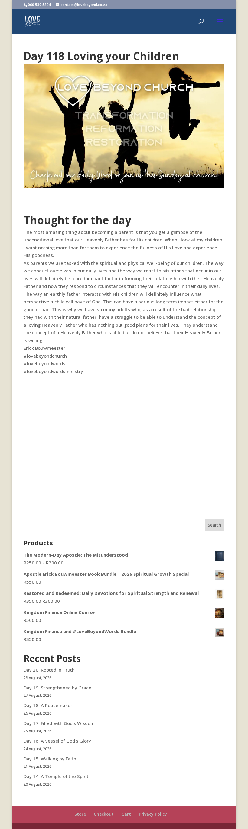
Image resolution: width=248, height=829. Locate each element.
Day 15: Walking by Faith (50, 759)
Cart (126, 814)
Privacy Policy (153, 814)
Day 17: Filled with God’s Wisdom (59, 723)
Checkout (104, 814)
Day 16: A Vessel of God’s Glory (57, 741)
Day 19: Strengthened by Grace (57, 688)
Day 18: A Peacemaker (48, 705)
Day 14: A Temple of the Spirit (56, 776)
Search (214, 525)
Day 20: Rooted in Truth (49, 670)
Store (80, 814)
